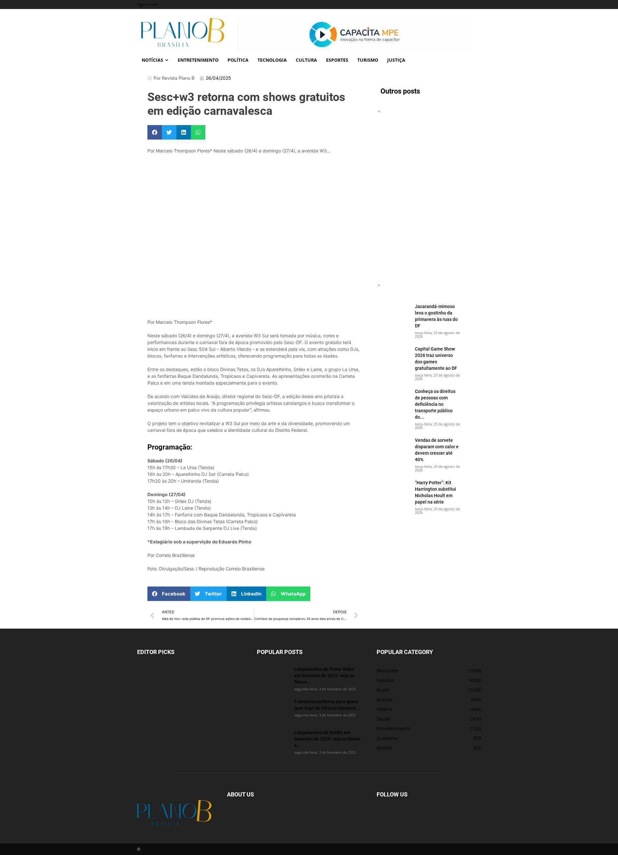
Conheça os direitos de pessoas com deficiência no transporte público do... (435, 404)
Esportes (337, 60)
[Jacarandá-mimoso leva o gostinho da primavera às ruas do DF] (394, 314)
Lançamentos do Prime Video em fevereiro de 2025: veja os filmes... (324, 675)
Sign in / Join (147, 4)
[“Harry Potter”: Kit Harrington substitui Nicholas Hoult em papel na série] (394, 490)
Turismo (367, 60)
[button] (154, 132)
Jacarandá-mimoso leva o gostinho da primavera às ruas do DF (436, 316)
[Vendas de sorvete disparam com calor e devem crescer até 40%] (394, 448)
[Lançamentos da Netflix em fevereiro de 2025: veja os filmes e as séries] (273, 740)
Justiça (396, 60)
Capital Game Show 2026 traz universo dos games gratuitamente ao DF (436, 358)
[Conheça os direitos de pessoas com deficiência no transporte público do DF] (394, 399)
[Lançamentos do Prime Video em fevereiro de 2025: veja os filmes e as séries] (273, 677)
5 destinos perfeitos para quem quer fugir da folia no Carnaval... (327, 704)
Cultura (306, 60)
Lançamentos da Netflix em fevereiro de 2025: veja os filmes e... (327, 738)
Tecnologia (272, 60)
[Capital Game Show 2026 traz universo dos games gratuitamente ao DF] (394, 357)
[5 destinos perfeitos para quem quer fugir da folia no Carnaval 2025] (273, 709)
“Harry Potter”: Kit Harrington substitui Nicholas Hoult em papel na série (435, 492)
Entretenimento (198, 60)
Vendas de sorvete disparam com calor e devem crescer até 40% (437, 449)
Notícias (152, 60)
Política (238, 60)
